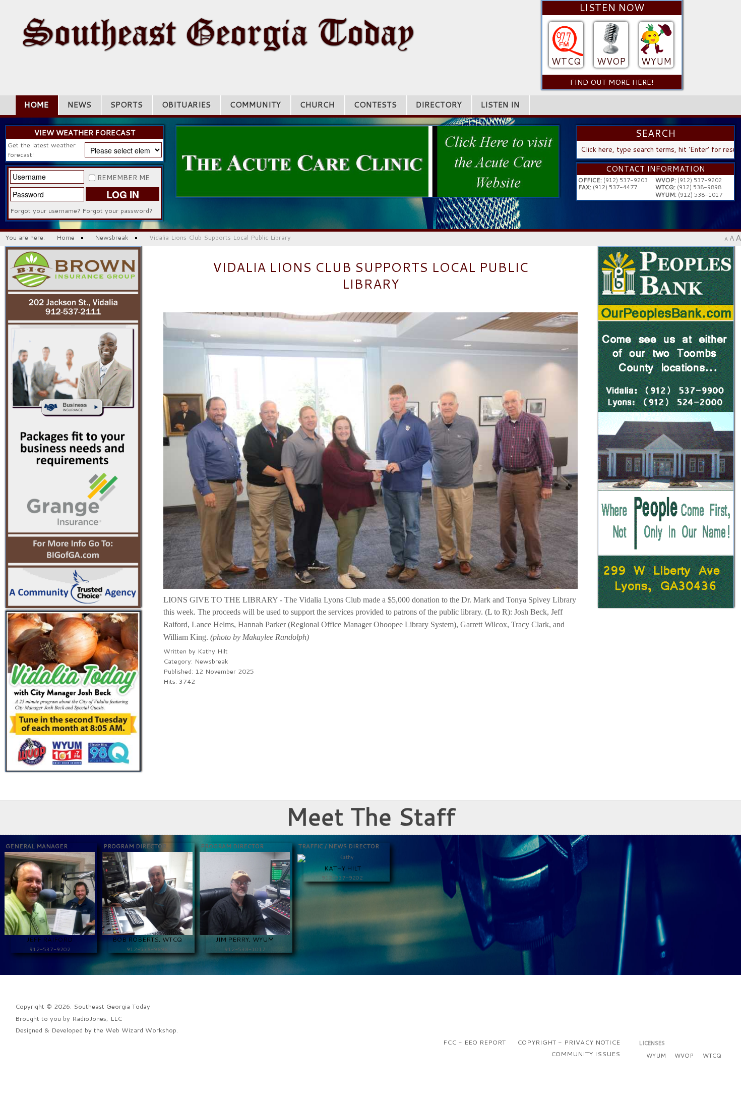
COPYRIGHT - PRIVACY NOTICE (568, 1042)
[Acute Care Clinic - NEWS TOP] (367, 160)
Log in (122, 194)
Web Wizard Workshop (140, 1029)
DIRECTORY (439, 104)
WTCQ (566, 61)
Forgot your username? (45, 210)
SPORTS (126, 104)
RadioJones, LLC (97, 1018)
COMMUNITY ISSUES (585, 1053)
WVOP (611, 61)
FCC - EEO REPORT (474, 1042)
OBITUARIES (186, 104)
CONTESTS (375, 104)
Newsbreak (211, 661)
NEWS (79, 104)
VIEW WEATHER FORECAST (85, 133)
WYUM (656, 61)
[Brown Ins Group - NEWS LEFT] (73, 426)
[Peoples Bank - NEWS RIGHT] (666, 426)
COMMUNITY (255, 104)
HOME (36, 104)
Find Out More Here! (612, 82)
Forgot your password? (117, 210)
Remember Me (123, 178)
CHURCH (317, 104)
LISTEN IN (500, 104)
